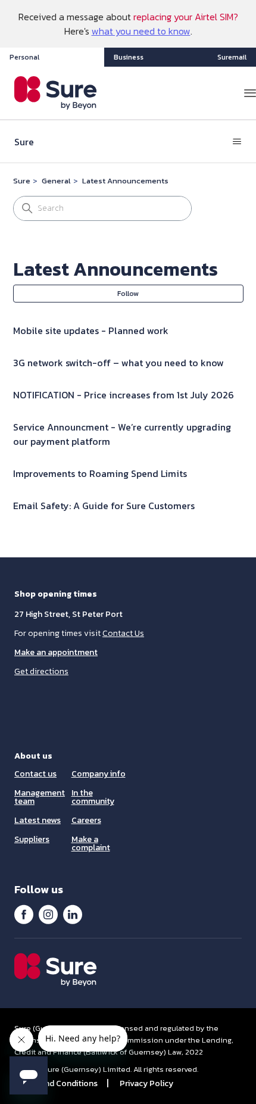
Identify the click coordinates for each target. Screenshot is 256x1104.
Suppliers (31, 839)
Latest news (37, 820)
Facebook (23, 914)
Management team (39, 797)
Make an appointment (56, 652)
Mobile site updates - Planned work (90, 330)
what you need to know (141, 31)
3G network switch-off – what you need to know (118, 362)
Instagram (48, 914)
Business (128, 57)
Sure (21, 180)
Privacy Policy (146, 1083)
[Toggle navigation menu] (237, 142)
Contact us (35, 774)
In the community (92, 797)
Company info (98, 774)
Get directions (41, 671)
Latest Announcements (125, 180)
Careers (86, 820)
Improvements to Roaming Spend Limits (100, 473)
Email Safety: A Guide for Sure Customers (104, 505)
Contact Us (123, 633)
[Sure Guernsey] (55, 93)
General (56, 180)
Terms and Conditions (56, 1083)
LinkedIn (72, 914)
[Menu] (250, 93)
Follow (128, 293)
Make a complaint (90, 843)
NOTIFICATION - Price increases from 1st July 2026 (123, 395)
